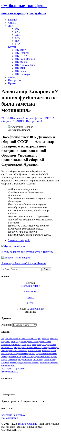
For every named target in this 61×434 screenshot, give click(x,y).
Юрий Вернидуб (17, 363)
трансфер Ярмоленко (49, 363)
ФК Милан (21, 62)
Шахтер (52, 359)
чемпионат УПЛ (8, 366)
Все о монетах (9, 371)
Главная (12, 19)
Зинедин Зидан (43, 344)
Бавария (45, 338)
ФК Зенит (20, 49)
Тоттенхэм (12, 359)
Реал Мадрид (32, 356)
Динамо (22, 341)
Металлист (23, 353)
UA (17, 28)
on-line (12, 77)
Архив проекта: (10, 401)
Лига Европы (7, 350)
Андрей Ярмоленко (9, 338)
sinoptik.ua (36, 308)
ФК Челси (21, 71)
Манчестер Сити (49, 350)
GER (18, 34)
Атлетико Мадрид (33, 338)
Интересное (15, 80)
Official (12, 22)
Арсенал (22, 338)
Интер (29, 347)
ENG (18, 31)
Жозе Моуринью (19, 344)
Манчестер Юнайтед (10, 353)
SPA (17, 37)
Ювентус (5, 363)
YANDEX (19, 121)
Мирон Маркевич (43, 353)
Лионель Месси (34, 350)
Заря (29, 344)
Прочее (12, 83)
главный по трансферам (28, 118)
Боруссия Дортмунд (9, 341)
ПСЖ (18, 356)
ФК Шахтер (38, 359)
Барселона (54, 338)
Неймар (12, 356)
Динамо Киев (32, 341)
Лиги (11, 25)
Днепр (41, 341)
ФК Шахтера (22, 74)
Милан (32, 353)
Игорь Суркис (20, 347)
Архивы (6, 324)
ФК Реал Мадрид (25, 59)
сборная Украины (31, 363)
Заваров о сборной (19, 240)
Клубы (12, 46)
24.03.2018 (7, 118)
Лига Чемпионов (20, 350)
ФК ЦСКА (21, 55)
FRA (17, 43)
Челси (46, 359)
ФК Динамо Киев (25, 65)
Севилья (46, 356)
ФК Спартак (22, 52)
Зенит (34, 344)
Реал (24, 356)
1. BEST (47, 118)
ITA (17, 40)
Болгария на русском (13, 368)
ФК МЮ (20, 68)
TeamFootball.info (27, 423)
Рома (40, 356)
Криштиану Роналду (41, 347)
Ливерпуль (54, 347)
